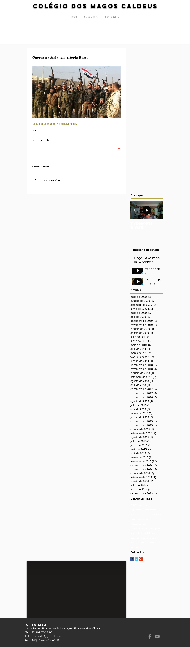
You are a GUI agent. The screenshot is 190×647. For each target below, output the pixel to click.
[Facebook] (150, 636)
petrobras (151, 538)
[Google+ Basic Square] (141, 559)
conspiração (156, 514)
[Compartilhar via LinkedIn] (48, 140)
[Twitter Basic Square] (136, 559)
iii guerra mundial (138, 528)
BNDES (133, 505)
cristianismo (136, 519)
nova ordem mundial (140, 533)
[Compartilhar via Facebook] (33, 140)
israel (150, 528)
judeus (158, 528)
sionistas (152, 542)
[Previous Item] (135, 210)
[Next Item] (158, 210)
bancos (145, 514)
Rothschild (135, 514)
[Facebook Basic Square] (132, 559)
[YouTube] (157, 636)
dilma (145, 519)
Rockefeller (150, 510)
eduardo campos (138, 524)
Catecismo (144, 505)
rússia (133, 542)
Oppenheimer (136, 510)
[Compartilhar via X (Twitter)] (41, 140)
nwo (153, 533)
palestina (134, 538)
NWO (34, 131)
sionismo (142, 542)
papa (143, 538)
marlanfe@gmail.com (46, 636)
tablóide (134, 547)
